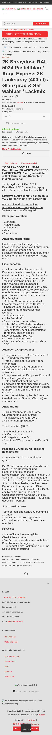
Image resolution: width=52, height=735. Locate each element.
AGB (6, 666)
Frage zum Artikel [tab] (29, 163)
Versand (20, 102)
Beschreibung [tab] (11, 163)
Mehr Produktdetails (11, 149)
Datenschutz (9, 661)
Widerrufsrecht (10, 642)
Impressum (9, 677)
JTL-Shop (31, 720)
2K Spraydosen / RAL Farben (21, 30)
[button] (48, 583)
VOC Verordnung (11, 656)
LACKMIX (6, 57)
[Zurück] (6, 53)
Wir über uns (10, 637)
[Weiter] (45, 53)
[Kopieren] (16, 96)
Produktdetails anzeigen (23, 34)
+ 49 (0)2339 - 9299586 (14, 597)
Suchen (41, 23)
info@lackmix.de (15, 621)
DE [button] (26, 132)
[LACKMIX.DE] (9, 9)
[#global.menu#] (5, 15)
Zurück (5, 30)
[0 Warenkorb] (47, 9)
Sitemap (8, 671)
